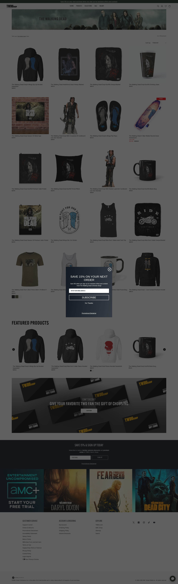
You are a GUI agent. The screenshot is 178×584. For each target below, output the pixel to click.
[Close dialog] (109, 269)
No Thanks (89, 303)
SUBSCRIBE (89, 297)
